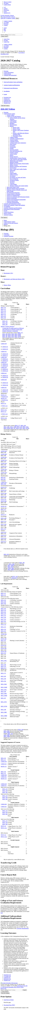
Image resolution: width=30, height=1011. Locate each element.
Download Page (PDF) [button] (9, 1005)
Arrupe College (10, 115)
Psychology (13, 176)
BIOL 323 (3, 631)
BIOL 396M (11, 565)
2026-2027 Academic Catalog (8, 18)
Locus (5, 11)
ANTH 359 (4, 472)
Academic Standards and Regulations (12, 85)
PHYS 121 (5, 405)
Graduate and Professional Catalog (12, 203)
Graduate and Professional (10, 75)
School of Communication (13, 195)
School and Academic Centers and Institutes (13, 82)
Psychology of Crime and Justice (18, 177)
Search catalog (4, 34)
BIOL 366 (3, 484)
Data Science (13, 144)
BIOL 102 (3, 311)
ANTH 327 (4, 466)
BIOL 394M (18, 334)
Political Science (14, 174)
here (2, 912)
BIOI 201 (3, 477)
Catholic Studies (14, 137)
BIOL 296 (6, 554)
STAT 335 (3, 535)
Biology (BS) (16, 127)
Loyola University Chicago (7, 15)
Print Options (4, 217)
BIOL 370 (3, 666)
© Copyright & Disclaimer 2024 (8, 987)
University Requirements (13, 202)
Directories (6, 10)
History (11, 155)
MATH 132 (4, 398)
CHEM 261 (4, 387)
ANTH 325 (4, 460)
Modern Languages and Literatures (18, 166)
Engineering (13, 147)
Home (5, 220)
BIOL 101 (3, 307)
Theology (12, 183)
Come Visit (6, 41)
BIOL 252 (4, 321)
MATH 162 (5, 400)
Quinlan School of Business (13, 194)
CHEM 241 (4, 373)
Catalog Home (7, 4)
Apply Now (7, 39)
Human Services (14, 156)
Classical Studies (14, 140)
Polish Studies (13, 173)
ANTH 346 (4, 469)
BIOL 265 (3, 316)
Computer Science (14, 141)
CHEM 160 (4, 343)
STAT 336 (3, 538)
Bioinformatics (13, 124)
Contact (5, 8)
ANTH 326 (4, 463)
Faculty (5, 94)
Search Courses (7, 213)
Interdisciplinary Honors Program (18, 158)
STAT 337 (3, 541)
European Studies (14, 149)
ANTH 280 (4, 454)
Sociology (12, 181)
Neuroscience (13, 167)
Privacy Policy (20, 987)
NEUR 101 (3, 506)
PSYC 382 (3, 524)
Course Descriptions (9, 72)
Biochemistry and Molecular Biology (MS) (14, 279)
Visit (5, 30)
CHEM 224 (5, 370)
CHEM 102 (5, 382)
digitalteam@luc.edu (22, 985)
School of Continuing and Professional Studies (18, 196)
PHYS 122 (5, 414)
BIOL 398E (11, 568)
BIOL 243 (3, 613)
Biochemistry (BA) (8, 273)
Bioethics (12, 123)
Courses (6, 25)
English (12, 148)
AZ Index (6, 3)
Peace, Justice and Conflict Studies (18, 169)
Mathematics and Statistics (16, 160)
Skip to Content (7, 2)
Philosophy (12, 170)
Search (24, 990)
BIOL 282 (3, 317)
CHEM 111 (5, 355)
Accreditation (7, 91)
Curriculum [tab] (6, 234)
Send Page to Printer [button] (9, 999)
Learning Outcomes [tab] (8, 236)
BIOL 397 (4, 336)
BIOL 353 (3, 653)
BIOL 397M (18, 336)
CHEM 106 (5, 385)
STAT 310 (3, 532)
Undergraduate (7, 73)
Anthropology (13, 120)
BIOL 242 (3, 612)
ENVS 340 (3, 493)
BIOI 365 (3, 479)
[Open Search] (4, 32)
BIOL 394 (4, 334)
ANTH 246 (4, 451)
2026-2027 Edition (8, 109)
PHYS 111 (3, 403)
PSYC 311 (3, 521)
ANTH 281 (4, 457)
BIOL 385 (3, 676)
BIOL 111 (3, 309)
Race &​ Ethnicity (14, 178)
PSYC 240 (3, 518)
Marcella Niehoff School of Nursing (15, 188)
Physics (12, 172)
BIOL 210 (3, 610)
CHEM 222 (5, 369)
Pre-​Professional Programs (13, 192)
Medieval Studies (14, 162)
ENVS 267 (3, 490)
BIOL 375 (3, 673)
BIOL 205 (3, 608)
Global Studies (13, 154)
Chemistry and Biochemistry (17, 138)
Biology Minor (16, 129)
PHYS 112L (4, 418)
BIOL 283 (4, 324)
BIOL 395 (4, 335)
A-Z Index (6, 22)
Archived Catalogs (8, 214)
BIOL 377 (20, 332)
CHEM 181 (4, 362)
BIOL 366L (4, 660)
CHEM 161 (4, 351)
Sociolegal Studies (14, 180)
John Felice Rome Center (13, 187)
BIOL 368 (3, 664)
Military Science (14, 165)
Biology (12, 126)
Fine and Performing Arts (16, 151)
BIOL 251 (3, 314)
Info (5, 29)
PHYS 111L (4, 410)
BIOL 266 (4, 322)
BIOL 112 (3, 312)
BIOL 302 (3, 621)
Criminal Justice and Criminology (18, 142)
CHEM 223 (5, 360)
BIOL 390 (3, 678)
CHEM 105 (5, 349)
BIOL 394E (11, 334)
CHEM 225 (5, 365)
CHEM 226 (5, 377)
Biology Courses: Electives (7, 326)
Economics (12, 145)
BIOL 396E (12, 564)
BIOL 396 (21, 562)
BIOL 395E (11, 335)
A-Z (5, 7)
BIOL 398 (10, 566)
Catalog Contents (8, 21)
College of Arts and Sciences (14, 116)
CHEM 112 (5, 391)
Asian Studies (13, 122)
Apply (5, 27)
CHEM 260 (4, 379)
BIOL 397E (11, 336)
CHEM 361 (4, 482)
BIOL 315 (3, 627)
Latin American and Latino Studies (18, 159)
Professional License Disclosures (11, 88)
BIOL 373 (3, 509)
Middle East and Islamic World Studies (19, 163)
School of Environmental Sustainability (16, 199)
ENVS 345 (3, 496)
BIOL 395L (4, 689)
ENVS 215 (3, 487)
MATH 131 (4, 395)
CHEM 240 (4, 367)
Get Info (6, 40)
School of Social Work (12, 201)
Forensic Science (14, 152)
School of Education (12, 198)
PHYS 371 (3, 514)
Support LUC (7, 12)
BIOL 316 (3, 629)
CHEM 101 (5, 346)
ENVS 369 (3, 501)
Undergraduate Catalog (9, 113)
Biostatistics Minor (17, 136)
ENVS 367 (3, 499)
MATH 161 (5, 396)
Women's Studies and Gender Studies (19, 185)
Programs (6, 23)
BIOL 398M (11, 569)
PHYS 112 (3, 411)
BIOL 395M (18, 335)
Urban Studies (13, 184)
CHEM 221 (5, 359)
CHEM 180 (4, 357)
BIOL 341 (3, 640)
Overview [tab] (6, 233)
